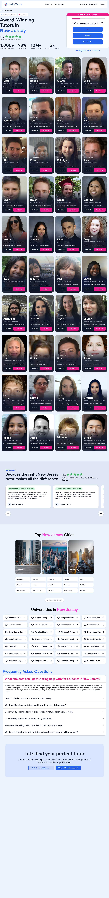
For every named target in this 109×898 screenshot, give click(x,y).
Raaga (7, 437)
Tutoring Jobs (59, 4)
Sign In (102, 4)
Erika (87, 81)
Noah (60, 358)
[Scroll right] (101, 513)
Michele (62, 437)
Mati (59, 278)
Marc (60, 120)
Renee (34, 81)
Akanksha (9, 319)
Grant (7, 398)
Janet (87, 278)
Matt (6, 81)
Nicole (34, 397)
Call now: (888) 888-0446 (90, 4)
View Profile (8, 91)
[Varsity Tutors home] (13, 4)
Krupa (7, 239)
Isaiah (33, 200)
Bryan (87, 437)
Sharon (34, 318)
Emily (33, 358)
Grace (61, 200)
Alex (6, 160)
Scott (33, 120)
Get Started (19, 91)
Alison (87, 358)
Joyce (60, 318)
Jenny (60, 398)
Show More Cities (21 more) (54, 600)
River (6, 200)
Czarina (88, 200)
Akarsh (61, 81)
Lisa (5, 358)
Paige (87, 239)
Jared (33, 437)
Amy (6, 279)
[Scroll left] (8, 513)
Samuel (7, 120)
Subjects (48, 4)
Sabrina (35, 279)
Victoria (88, 397)
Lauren (88, 319)
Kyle (86, 120)
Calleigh (62, 160)
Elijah (60, 239)
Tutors (1, 10)
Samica (34, 239)
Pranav (34, 160)
